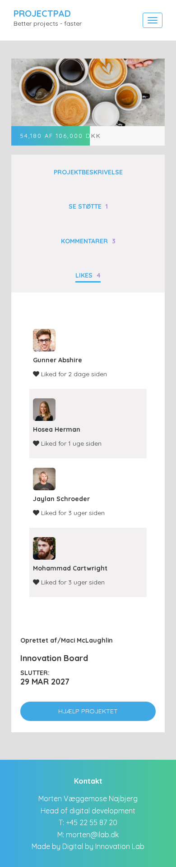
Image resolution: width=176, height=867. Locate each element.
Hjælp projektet (88, 711)
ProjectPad (42, 13)
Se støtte (88, 206)
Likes (88, 275)
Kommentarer (88, 241)
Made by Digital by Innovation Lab (88, 846)
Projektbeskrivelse (88, 172)
